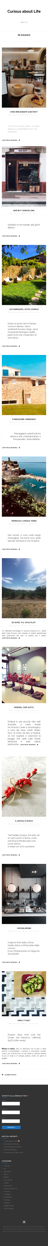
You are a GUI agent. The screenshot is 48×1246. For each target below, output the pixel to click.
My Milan (7, 1200)
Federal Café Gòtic (24, 707)
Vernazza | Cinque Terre (24, 521)
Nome (4, 1100)
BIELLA (6, 1174)
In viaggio (7, 1194)
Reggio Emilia (8, 1206)
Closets (6, 1183)
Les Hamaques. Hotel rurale (24, 309)
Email (4, 1118)
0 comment (34, 115)
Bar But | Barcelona (24, 210)
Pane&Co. (7, 1203)
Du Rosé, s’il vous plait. (24, 622)
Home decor (8, 1186)
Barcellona (7, 1171)
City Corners (8, 1180)
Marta (25, 115)
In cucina (7, 1191)
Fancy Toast (24, 1020)
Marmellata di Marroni (11, 1144)
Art (5, 1169)
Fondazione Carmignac (24, 419)
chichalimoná (24, 928)
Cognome (5, 1109)
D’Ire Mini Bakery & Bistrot (24, 112)
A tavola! (7, 1166)
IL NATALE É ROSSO (24, 821)
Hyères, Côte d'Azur (10, 1188)
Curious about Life (24, 11)
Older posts (10, 1075)
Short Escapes (9, 1208)
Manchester (8, 1197)
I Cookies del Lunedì (11, 1141)
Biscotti (6, 1177)
